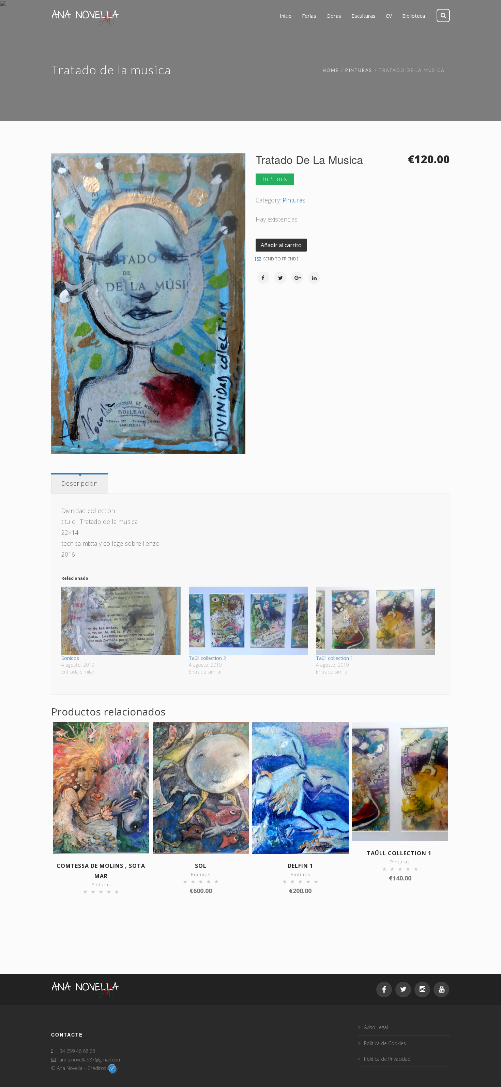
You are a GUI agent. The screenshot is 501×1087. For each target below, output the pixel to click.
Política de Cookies (385, 1043)
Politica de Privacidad (387, 1059)
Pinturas (358, 70)
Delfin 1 (300, 866)
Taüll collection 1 (335, 658)
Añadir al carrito (281, 245)
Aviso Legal (376, 1027)
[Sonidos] (121, 621)
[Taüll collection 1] (376, 621)
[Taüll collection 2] (249, 621)
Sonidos (70, 658)
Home (331, 70)
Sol (201, 866)
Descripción (79, 483)
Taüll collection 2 (207, 658)
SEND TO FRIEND (279, 259)
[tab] (79, 483)
